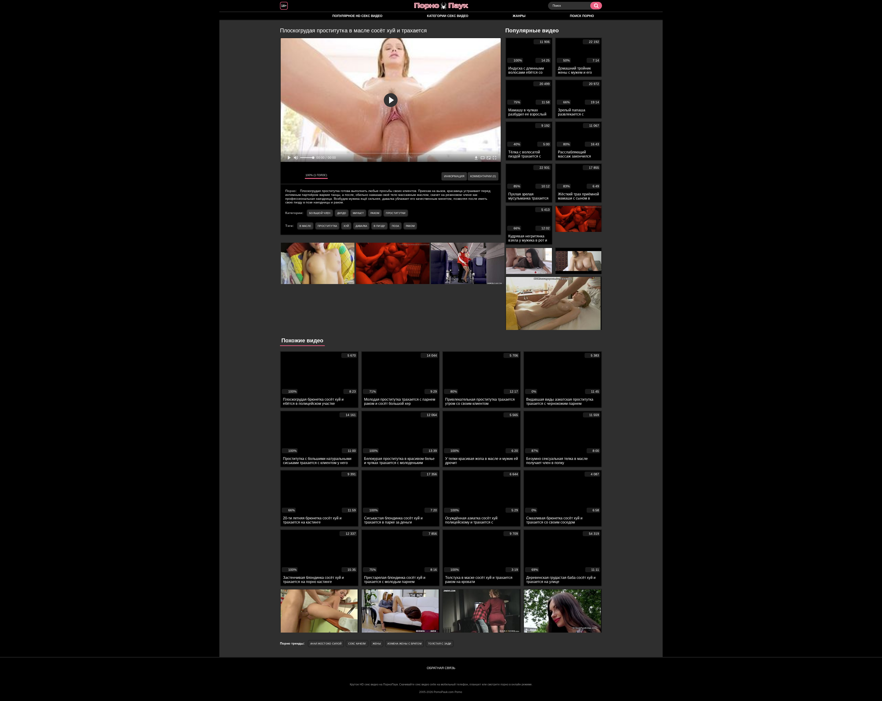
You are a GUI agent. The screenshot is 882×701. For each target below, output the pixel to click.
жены (377, 643)
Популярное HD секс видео (357, 16)
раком (410, 226)
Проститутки (395, 213)
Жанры (519, 16)
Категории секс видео (447, 16)
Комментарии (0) (483, 176)
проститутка (327, 226)
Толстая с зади (439, 643)
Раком (374, 213)
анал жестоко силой (326, 643)
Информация (454, 176)
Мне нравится (287, 176)
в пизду (379, 226)
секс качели (357, 643)
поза (395, 226)
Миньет (358, 213)
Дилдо (341, 213)
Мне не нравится (297, 176)
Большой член (320, 213)
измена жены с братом (404, 643)
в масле (305, 226)
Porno (458, 692)
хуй (346, 226)
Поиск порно (582, 16)
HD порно (288, 16)
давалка (361, 226)
